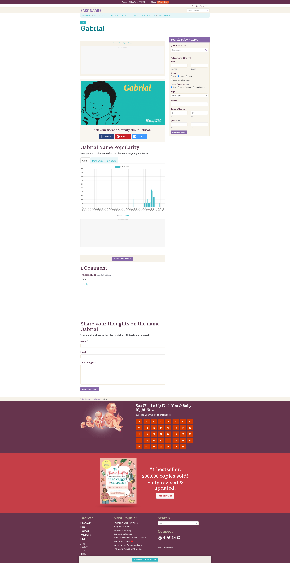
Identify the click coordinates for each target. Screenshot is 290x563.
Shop (82, 538)
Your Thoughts (88, 362)
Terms (83, 553)
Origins (167, 15)
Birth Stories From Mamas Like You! (130, 537)
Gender (173, 73)
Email (83, 352)
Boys (182, 76)
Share (114, 43)
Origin (173, 91)
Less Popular (200, 87)
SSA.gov (126, 215)
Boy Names (96, 399)
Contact (84, 547)
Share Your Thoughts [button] (124, 259)
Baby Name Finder (122, 526)
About (83, 543)
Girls (190, 76)
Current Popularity (180, 84)
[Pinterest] (178, 538)
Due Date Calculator (123, 533)
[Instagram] (173, 538)
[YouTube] (160, 538)
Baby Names (90, 10)
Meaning (174, 100)
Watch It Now (162, 2)
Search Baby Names (178, 132)
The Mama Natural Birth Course (128, 548)
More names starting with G (144, 559)
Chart (85, 160)
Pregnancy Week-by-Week (126, 522)
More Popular (185, 87)
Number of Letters (178, 109)
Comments (131, 43)
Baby (82, 526)
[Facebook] (164, 538)
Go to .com (200, 6)
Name (83, 341)
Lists (160, 15)
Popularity (122, 43)
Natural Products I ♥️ (123, 541)
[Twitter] (169, 538)
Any (174, 76)
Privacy (83, 550)
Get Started (86, 15)
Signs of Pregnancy (122, 530)
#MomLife (85, 534)
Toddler (84, 530)
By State (111, 160)
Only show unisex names (181, 80)
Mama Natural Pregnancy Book (128, 545)
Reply (85, 284)
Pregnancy (85, 522)
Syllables (176, 120)
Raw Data (97, 160)
